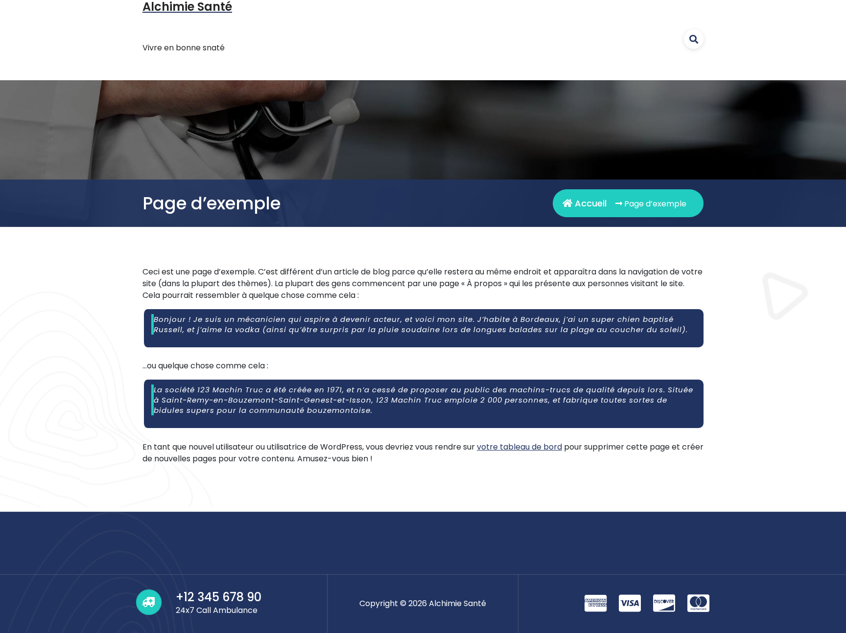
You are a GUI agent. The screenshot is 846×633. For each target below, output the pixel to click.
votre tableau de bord (519, 446)
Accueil (589, 203)
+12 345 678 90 (218, 597)
